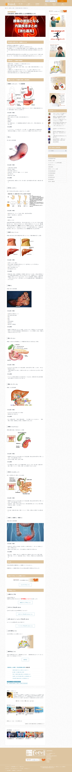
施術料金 (54, 4)
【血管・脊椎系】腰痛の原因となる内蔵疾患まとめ (21, 674)
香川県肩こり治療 (51, 160)
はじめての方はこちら (25, 584)
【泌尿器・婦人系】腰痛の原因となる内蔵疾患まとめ (21, 676)
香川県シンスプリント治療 (53, 168)
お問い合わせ (63, 4)
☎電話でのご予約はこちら (25, 602)
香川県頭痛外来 (51, 175)
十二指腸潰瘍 (10, 683)
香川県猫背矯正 (51, 179)
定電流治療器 (50, 166)
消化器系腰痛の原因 (21, 667)
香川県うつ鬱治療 (51, 181)
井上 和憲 (16, 692)
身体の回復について (27, 768)
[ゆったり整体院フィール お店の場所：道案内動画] (57, 67)
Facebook (27, 700)
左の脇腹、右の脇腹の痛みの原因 (18, 672)
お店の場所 (45, 4)
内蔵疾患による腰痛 (11, 667)
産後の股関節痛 (56, 141)
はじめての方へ (7, 768)
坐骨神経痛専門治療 (51, 158)
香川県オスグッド (51, 164)
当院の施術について (29, 4)
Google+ (32, 700)
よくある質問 (21, 768)
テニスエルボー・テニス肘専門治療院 (55, 162)
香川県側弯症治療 (51, 177)
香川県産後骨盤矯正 (51, 173)
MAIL (63, 1)
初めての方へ (37, 4)
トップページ (20, 4)
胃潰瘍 (26, 683)
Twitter (22, 700)
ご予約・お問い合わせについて (58, 125)
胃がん (19, 683)
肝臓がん (15, 683)
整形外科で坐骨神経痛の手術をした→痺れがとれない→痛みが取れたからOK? (59, 132)
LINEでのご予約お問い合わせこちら (25, 614)
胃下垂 (23, 683)
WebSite (18, 700)
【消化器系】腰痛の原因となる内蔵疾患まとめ (20, 678)
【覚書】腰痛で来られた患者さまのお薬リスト (20, 670)
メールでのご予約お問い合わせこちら (25, 625)
